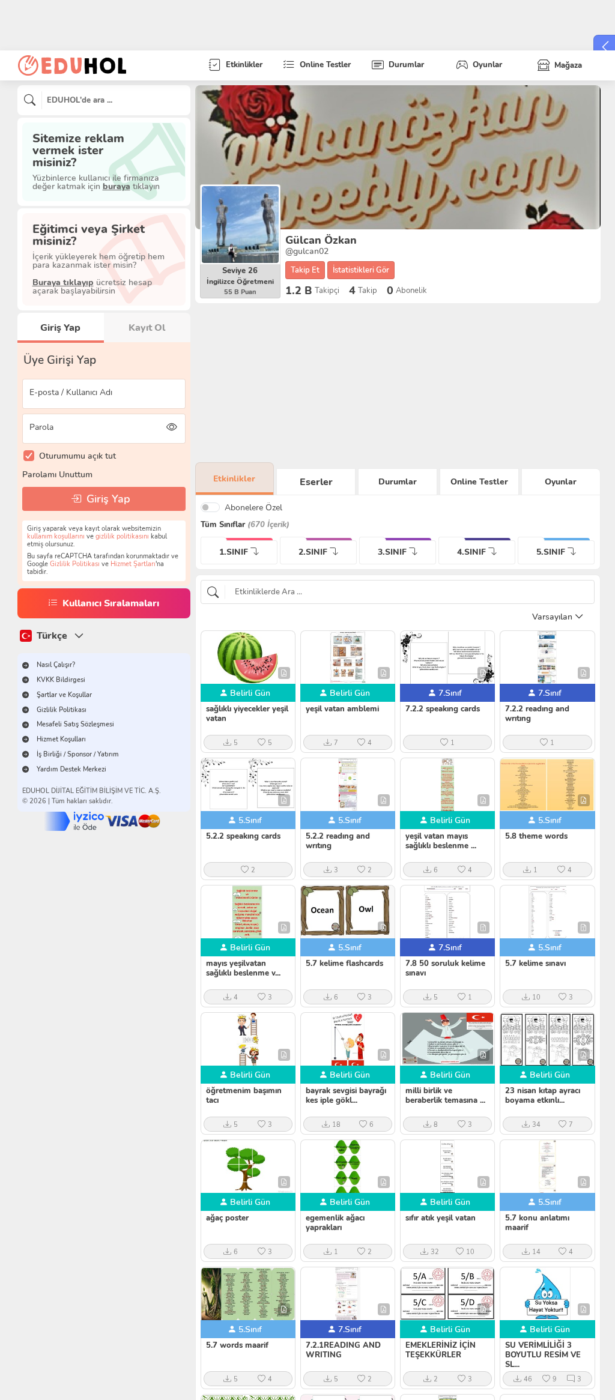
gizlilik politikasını (122, 536)
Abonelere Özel (253, 507)
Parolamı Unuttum (57, 474)
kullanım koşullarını (56, 536)
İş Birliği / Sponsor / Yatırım (78, 754)
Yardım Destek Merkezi (71, 769)
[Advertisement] (398, 383)
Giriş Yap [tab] (60, 327)
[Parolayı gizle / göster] (172, 427)
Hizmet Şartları (133, 564)
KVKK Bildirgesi (61, 679)
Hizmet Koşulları (61, 739)
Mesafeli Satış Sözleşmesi (75, 724)
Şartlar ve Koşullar (64, 694)
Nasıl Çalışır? (56, 664)
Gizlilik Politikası (75, 564)
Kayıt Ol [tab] (147, 327)
